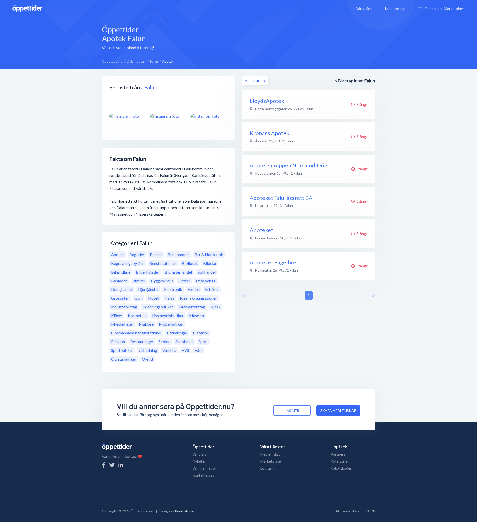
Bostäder (119, 280)
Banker (156, 254)
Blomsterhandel (178, 272)
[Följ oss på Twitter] (112, 465)
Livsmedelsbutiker (168, 315)
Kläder (116, 315)
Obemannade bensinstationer (136, 332)
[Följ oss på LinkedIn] (120, 465)
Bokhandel (206, 272)
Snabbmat (184, 341)
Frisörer (212, 289)
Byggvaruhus (162, 280)
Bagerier (136, 254)
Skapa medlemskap (338, 410)
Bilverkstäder (147, 272)
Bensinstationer (162, 263)
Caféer (184, 280)
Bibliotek (190, 263)
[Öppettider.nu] (27, 8)
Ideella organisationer (198, 298)
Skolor (164, 341)
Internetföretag (192, 306)
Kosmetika (137, 315)
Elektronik (173, 289)
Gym (138, 298)
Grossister (120, 298)
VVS (185, 350)
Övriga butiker (123, 359)
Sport (203, 341)
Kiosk (216, 306)
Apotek (117, 254)
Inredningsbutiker (158, 306)
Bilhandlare (120, 272)
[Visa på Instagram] (126, 116)
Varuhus (169, 350)
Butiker (138, 280)
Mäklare (146, 324)
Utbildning (148, 350)
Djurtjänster (148, 289)
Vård (199, 350)
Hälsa (169, 298)
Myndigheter (122, 324)
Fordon (194, 289)
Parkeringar (177, 332)
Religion (118, 341)
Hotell (153, 298)
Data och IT (206, 280)
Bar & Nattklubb (209, 254)
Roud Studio (184, 511)
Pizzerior (200, 332)
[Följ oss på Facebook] (103, 465)
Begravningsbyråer (127, 263)
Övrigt (147, 359)
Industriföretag (124, 306)
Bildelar (210, 263)
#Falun (149, 87)
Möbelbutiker (171, 324)
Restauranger (141, 341)
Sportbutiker (122, 350)
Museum (196, 315)
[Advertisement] (272, 37)
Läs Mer (292, 410)
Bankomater (178, 254)
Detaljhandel (122, 289)
